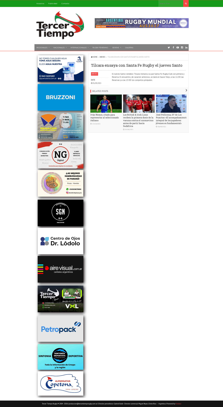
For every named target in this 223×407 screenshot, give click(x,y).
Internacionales (79, 47)
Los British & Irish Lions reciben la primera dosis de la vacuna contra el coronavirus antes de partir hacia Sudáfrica (138, 120)
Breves (102, 57)
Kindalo (178, 404)
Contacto (65, 3)
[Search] (186, 3)
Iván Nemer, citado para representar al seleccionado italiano (104, 117)
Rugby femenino (100, 47)
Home (95, 57)
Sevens (115, 47)
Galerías (129, 47)
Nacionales (59, 47)
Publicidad (52, 3)
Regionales (42, 47)
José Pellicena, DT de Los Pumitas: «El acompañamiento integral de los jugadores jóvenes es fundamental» (171, 119)
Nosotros (40, 3)
